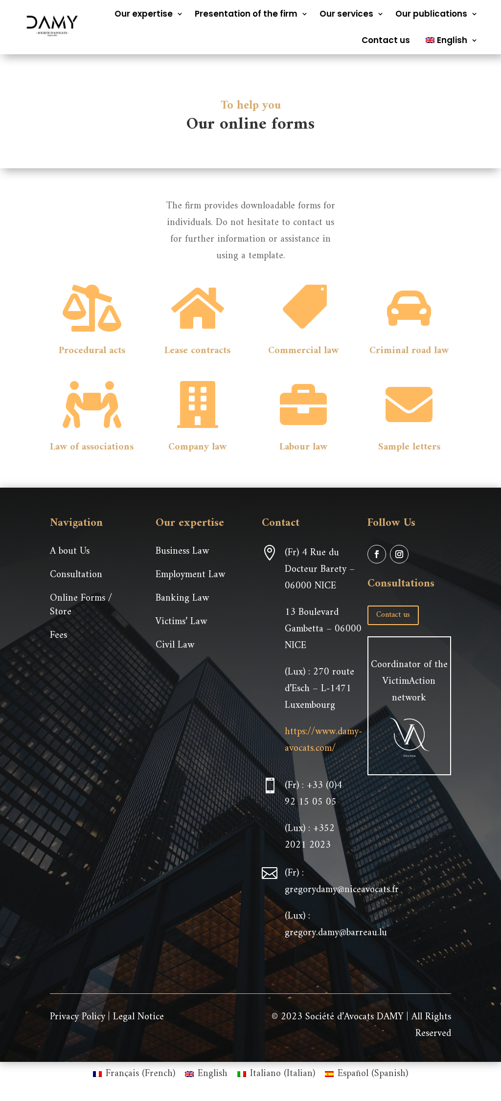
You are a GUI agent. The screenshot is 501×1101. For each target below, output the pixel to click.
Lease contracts (197, 351)
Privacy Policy (77, 1017)
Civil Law (175, 645)
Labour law (303, 447)
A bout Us (70, 551)
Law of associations (92, 447)
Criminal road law (409, 351)
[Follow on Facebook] (376, 554)
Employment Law (190, 575)
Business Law (182, 551)
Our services (346, 14)
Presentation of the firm (246, 14)
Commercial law (303, 351)
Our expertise (143, 14)
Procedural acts (92, 351)
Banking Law (182, 598)
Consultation (76, 575)
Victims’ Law (181, 621)
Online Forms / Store (81, 605)
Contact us (386, 40)
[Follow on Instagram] (399, 554)
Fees (58, 635)
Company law (197, 447)
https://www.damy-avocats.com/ (323, 740)
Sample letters (409, 447)
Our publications (431, 14)
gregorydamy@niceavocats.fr (342, 890)
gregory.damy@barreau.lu (336, 933)
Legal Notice (138, 1017)
